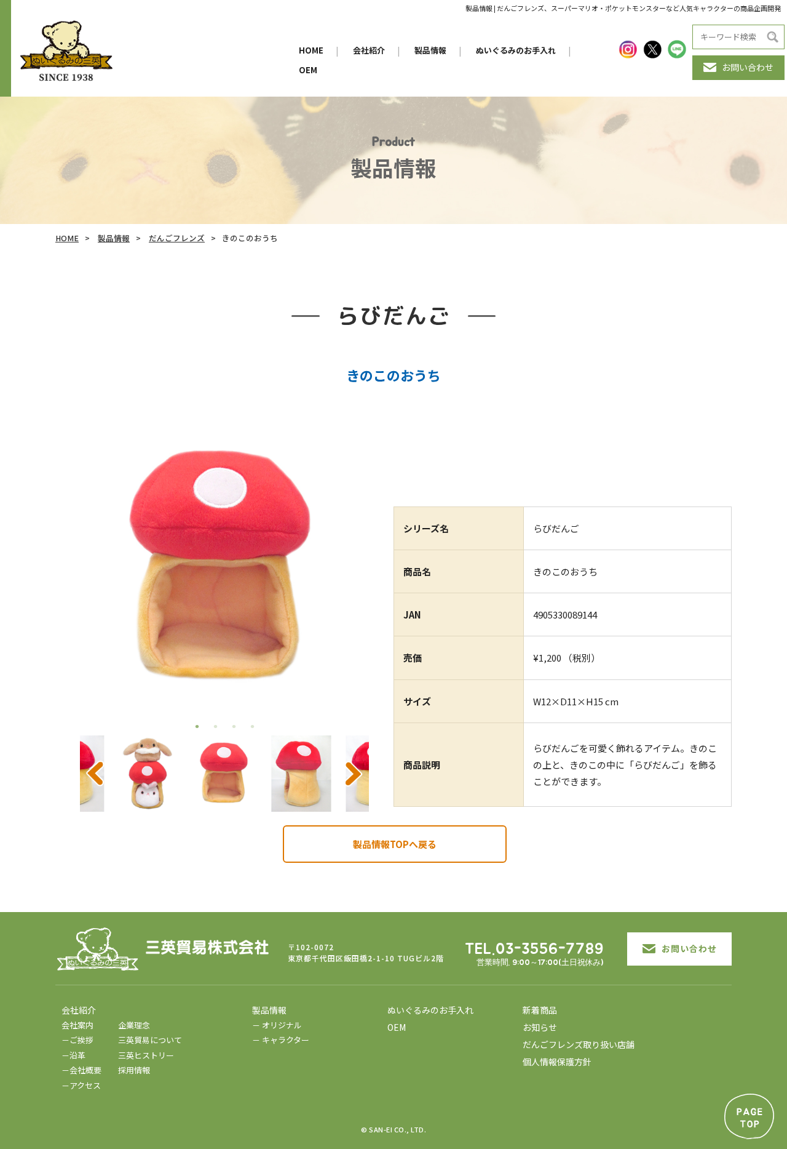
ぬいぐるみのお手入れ (516, 50)
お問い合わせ (747, 67)
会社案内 (77, 1025)
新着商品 (540, 1010)
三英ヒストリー (146, 1055)
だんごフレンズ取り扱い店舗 (579, 1044)
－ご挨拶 (77, 1040)
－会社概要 (81, 1070)
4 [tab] (252, 726)
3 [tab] (233, 726)
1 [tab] (197, 726)
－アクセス (81, 1085)
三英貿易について (150, 1040)
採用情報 (134, 1070)
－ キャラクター (280, 1040)
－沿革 (73, 1055)
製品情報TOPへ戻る (395, 844)
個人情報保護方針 (557, 1061)
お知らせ (540, 1027)
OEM (308, 70)
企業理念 (134, 1025)
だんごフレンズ (177, 238)
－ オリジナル (277, 1025)
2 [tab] (215, 726)
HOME (311, 50)
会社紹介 (369, 50)
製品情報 (430, 50)
